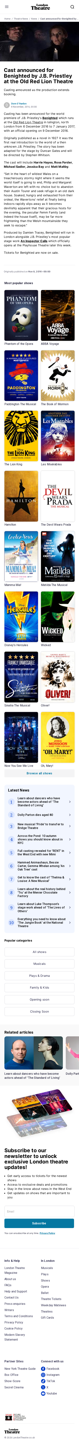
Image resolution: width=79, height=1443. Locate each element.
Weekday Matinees (53, 1305)
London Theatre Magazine (14, 1270)
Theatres (47, 1311)
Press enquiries (14, 1304)
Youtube (51, 1393)
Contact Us (11, 1297)
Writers (9, 1310)
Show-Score (12, 1381)
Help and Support (15, 1291)
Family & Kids (39, 987)
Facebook (52, 1368)
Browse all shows (39, 773)
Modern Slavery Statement (14, 1337)
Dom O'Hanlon (19, 103)
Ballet (45, 1293)
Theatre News (21, 19)
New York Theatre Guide (20, 1368)
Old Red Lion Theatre (28, 122)
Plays (45, 1274)
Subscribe (39, 1223)
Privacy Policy (47, 1233)
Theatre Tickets (51, 1299)
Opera (45, 1286)
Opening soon (39, 999)
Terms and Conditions (18, 1316)
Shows (45, 1280)
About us (10, 1279)
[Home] (40, 7)
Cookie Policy (13, 1328)
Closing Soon (39, 1011)
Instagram (53, 1375)
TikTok (50, 1381)
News (34, 19)
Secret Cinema (14, 1387)
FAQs (8, 1285)
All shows (39, 952)
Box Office (11, 1375)
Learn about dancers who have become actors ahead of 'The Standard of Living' (32, 1076)
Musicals (39, 964)
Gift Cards (47, 1317)
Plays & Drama (39, 975)
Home (7, 19)
